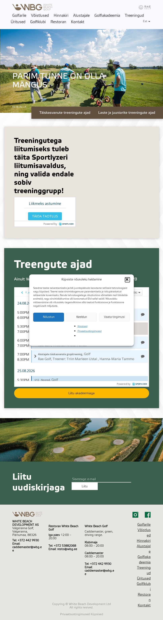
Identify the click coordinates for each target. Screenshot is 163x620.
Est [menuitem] (145, 21)
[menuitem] (145, 21)
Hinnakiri (61, 15)
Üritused (18, 22)
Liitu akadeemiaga (81, 393)
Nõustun (48, 317)
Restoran (58, 22)
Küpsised (82, 326)
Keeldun (81, 317)
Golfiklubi (38, 22)
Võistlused (40, 15)
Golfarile (19, 15)
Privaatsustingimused (90, 331)
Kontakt (77, 22)
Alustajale (81, 15)
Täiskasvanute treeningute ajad (64, 113)
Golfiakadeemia (107, 15)
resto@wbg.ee (67, 549)
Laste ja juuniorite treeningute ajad (126, 113)
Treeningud (134, 15)
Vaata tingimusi (114, 317)
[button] (127, 279)
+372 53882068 (65, 545)
